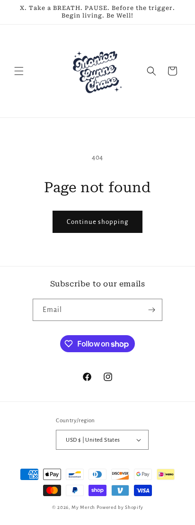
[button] (19, 71)
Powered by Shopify (120, 507)
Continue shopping (97, 221)
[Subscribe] (151, 310)
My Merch (83, 507)
